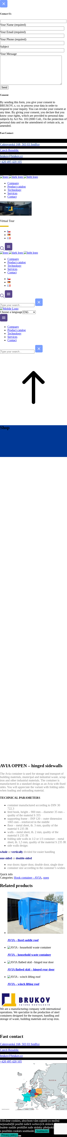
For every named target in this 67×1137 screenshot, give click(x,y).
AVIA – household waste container (29, 954)
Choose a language (11, 312)
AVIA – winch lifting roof (23, 984)
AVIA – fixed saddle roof (23, 940)
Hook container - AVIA (28, 877)
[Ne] (19, 1135)
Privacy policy (9, 1135)
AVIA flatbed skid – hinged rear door (31, 969)
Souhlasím (42, 1131)
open (46, 877)
